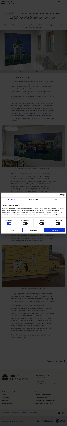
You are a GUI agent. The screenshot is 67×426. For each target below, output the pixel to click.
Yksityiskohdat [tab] (33, 199)
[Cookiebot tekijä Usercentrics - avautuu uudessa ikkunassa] (58, 195)
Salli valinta (33, 230)
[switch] (25, 223)
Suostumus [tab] (11, 199)
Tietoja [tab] (55, 199)
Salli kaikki (55, 230)
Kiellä (12, 230)
